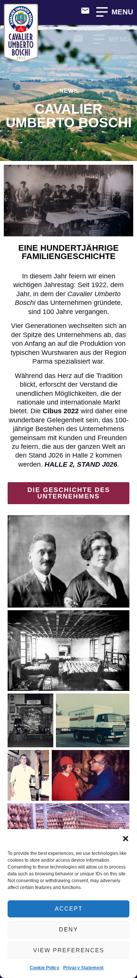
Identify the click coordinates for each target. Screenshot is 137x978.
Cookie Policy (44, 967)
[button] (125, 838)
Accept (69, 908)
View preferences (68, 950)
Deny (68, 929)
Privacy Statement (83, 967)
